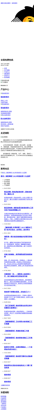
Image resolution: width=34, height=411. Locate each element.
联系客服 (3, 396)
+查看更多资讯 (5, 385)
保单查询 (14, 3)
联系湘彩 (7, 77)
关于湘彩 (7, 70)
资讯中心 (7, 75)
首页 (5, 68)
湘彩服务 (7, 73)
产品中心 (7, 72)
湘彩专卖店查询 (5, 3)
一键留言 (3, 403)
